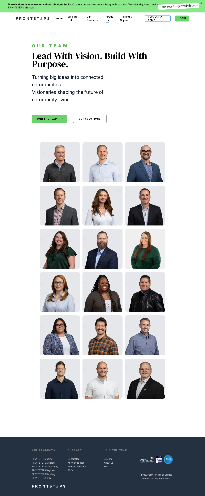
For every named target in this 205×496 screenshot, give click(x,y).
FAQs (70, 470)
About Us (108, 463)
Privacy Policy (147, 475)
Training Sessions (77, 466)
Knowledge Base (76, 463)
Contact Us (73, 459)
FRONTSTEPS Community (45, 466)
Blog (106, 466)
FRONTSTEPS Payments (44, 470)
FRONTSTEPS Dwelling (43, 474)
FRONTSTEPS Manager (43, 463)
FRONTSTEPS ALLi (41, 478)
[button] (49, 119)
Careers (108, 459)
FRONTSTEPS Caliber (42, 459)
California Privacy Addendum (155, 478)
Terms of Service (163, 475)
